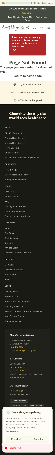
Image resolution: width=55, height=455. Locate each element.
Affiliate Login (11, 248)
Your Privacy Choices (15, 316)
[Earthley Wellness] (10, 28)
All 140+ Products (13, 133)
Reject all (16, 439)
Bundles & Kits (12, 152)
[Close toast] (3, 444)
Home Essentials (13, 148)
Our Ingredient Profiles (15, 206)
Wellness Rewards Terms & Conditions (23, 311)
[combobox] (22, 27)
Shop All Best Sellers (15, 138)
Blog (7, 201)
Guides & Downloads (15, 211)
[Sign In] (34, 27)
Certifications (11, 238)
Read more (11, 431)
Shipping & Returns (14, 269)
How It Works (11, 170)
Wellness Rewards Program (18, 252)
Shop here (27, 13)
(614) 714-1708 (17, 347)
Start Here (10, 191)
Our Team (9, 233)
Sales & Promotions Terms (17, 301)
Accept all (39, 439)
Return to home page (27, 75)
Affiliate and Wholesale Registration (22, 157)
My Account (10, 274)
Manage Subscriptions (15, 179)
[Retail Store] (28, 27)
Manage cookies (13, 321)
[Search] (21, 27)
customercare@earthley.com (23, 350)
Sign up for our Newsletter (17, 216)
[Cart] (41, 27)
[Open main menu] (49, 28)
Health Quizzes (12, 196)
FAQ (7, 279)
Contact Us (10, 264)
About (8, 228)
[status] (27, 448)
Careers (9, 243)
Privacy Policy (11, 291)
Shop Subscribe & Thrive (17, 174)
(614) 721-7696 (17, 371)
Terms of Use (11, 296)
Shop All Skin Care (14, 143)
